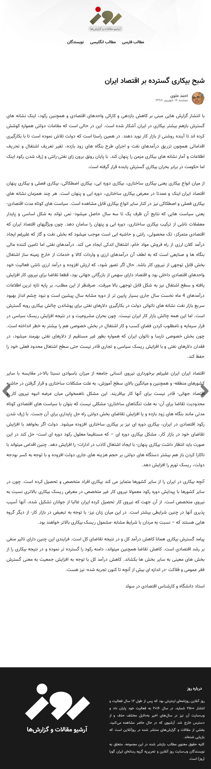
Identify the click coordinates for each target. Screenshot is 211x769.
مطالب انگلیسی (103, 42)
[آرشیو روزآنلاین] (105, 31)
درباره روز (194, 689)
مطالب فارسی (133, 42)
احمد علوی (179, 96)
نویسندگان (75, 42)
